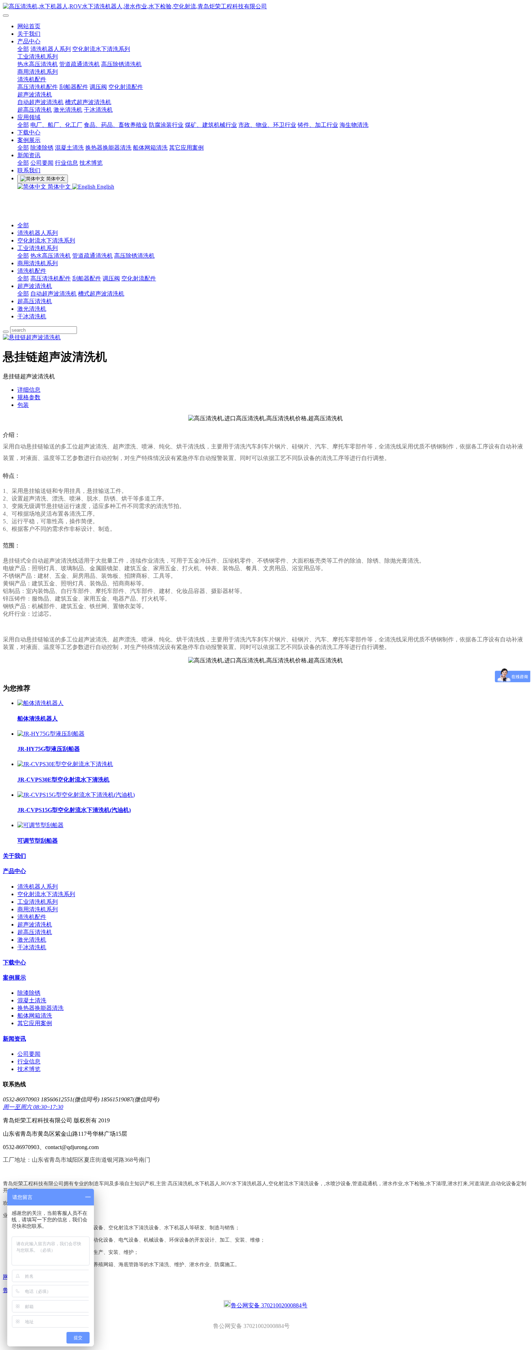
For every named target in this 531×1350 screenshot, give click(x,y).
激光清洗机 (67, 110)
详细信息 (28, 390)
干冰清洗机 (98, 110)
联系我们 (28, 170)
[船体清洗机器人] (40, 703)
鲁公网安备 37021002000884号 (269, 1305)
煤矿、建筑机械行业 (211, 125)
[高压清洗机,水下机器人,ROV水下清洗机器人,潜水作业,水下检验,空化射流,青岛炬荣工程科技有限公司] (265, 6)
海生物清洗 (354, 125)
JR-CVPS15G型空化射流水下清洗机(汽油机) (74, 810)
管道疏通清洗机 (79, 64)
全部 (23, 49)
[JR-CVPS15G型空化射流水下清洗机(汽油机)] (76, 795)
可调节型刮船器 (37, 841)
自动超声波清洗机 (40, 102)
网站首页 (28, 26)
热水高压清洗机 (37, 64)
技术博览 (91, 163)
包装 (23, 405)
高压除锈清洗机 (121, 64)
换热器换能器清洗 (108, 148)
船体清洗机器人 (37, 718)
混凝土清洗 (69, 148)
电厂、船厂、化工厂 (56, 125)
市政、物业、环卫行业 (267, 125)
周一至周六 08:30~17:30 (33, 1107)
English (104, 187)
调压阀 (98, 87)
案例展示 (28, 140)
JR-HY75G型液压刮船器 (48, 749)
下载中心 (28, 132)
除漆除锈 (41, 148)
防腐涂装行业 (166, 125)
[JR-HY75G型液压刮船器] (51, 734)
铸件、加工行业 (318, 125)
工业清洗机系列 (37, 56)
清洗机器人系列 (50, 49)
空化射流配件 (125, 87)
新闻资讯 (28, 155)
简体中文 (59, 187)
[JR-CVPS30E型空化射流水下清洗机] (65, 764)
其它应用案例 (186, 148)
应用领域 (28, 117)
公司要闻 (41, 163)
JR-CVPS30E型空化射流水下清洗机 (63, 780)
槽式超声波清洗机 (88, 102)
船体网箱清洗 (150, 148)
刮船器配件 (73, 87)
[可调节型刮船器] (40, 825)
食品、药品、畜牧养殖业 (115, 125)
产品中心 (28, 41)
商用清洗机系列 (37, 72)
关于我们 (28, 34)
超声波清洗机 (34, 94)
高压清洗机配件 (37, 87)
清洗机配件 (31, 79)
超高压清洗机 (34, 110)
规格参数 (28, 397)
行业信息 (66, 163)
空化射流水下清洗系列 (101, 49)
